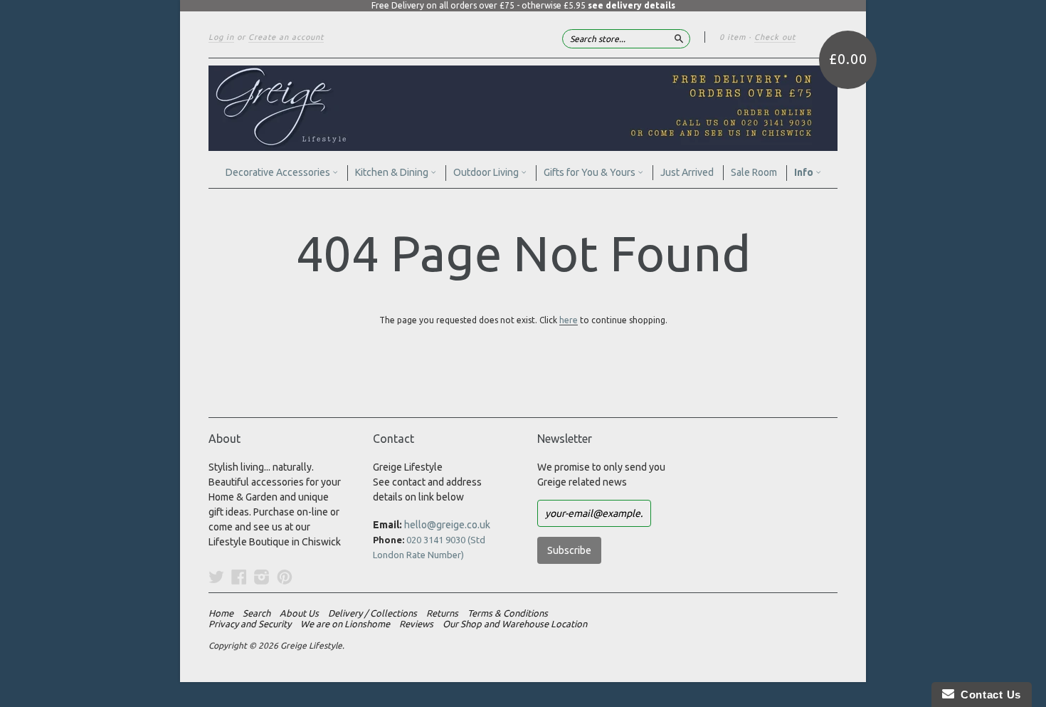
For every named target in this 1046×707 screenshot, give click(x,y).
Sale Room (754, 172)
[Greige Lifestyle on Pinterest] (284, 576)
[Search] (679, 38)
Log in (221, 37)
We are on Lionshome (345, 624)
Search (256, 613)
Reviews (416, 624)
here (568, 320)
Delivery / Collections (372, 613)
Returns (442, 613)
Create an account (286, 37)
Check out (775, 37)
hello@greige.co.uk (447, 524)
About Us (299, 613)
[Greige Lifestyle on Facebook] (239, 576)
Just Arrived (687, 172)
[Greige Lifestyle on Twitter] (216, 576)
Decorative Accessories (279, 172)
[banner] (523, 108)
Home (220, 613)
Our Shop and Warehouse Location (515, 624)
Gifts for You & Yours (591, 172)
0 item (732, 37)
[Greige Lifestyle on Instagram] (262, 576)
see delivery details (631, 5)
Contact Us (987, 694)
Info (804, 172)
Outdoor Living (487, 172)
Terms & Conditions (507, 613)
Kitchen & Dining (392, 172)
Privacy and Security (249, 624)
